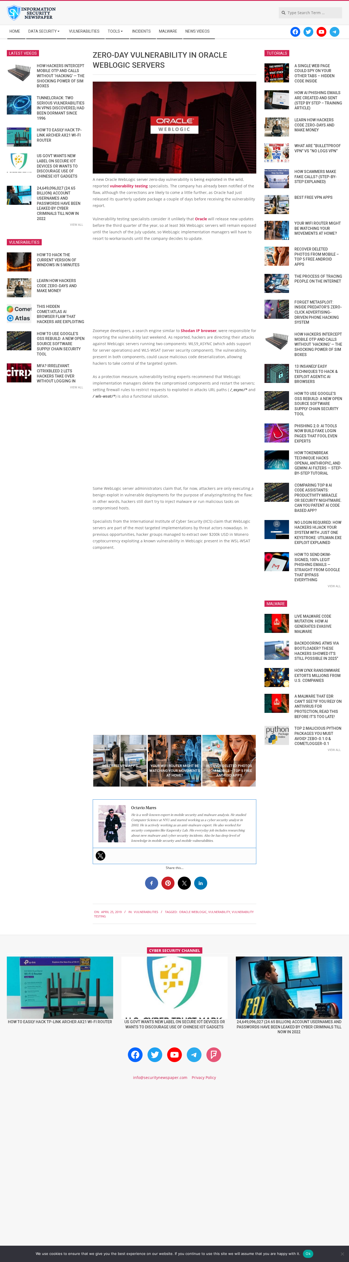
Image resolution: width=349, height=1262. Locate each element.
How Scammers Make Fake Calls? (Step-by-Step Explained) (315, 176)
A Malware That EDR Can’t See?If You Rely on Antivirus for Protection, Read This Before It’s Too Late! (318, 706)
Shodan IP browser (198, 330)
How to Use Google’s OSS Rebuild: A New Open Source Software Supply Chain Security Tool (61, 344)
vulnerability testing (129, 185)
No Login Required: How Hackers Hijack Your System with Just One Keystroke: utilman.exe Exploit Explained (318, 532)
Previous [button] (88, 760)
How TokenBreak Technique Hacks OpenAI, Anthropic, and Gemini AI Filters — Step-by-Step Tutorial (318, 463)
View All (76, 224)
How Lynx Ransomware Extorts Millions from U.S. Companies (317, 675)
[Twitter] (101, 856)
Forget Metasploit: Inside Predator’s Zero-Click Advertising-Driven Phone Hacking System (318, 312)
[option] (120, 761)
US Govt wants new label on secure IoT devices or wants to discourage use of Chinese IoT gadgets (57, 166)
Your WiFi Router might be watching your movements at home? (317, 228)
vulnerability (219, 912)
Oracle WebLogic (193, 912)
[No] (342, 1254)
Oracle (201, 218)
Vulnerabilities (146, 912)
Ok (308, 1253)
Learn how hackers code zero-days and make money (57, 286)
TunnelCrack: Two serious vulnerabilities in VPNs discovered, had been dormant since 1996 (61, 108)
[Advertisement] (174, 287)
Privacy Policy (204, 1077)
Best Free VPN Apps (313, 197)
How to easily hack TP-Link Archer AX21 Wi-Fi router (59, 135)
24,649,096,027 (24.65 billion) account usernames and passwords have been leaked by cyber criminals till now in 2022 (58, 203)
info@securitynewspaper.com (160, 1077)
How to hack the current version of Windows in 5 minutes (58, 260)
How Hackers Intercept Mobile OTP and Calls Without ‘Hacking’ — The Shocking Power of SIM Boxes (61, 76)
